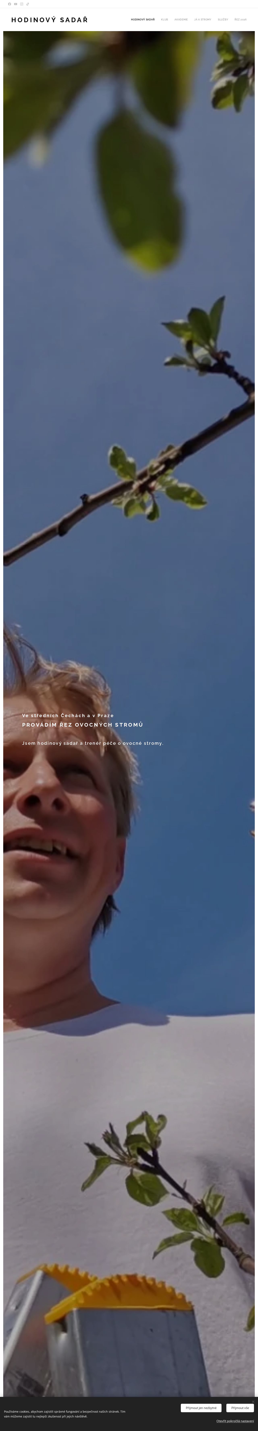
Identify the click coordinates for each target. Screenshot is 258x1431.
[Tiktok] (27, 4)
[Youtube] (15, 4)
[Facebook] (9, 4)
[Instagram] (21, 4)
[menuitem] (144, 20)
